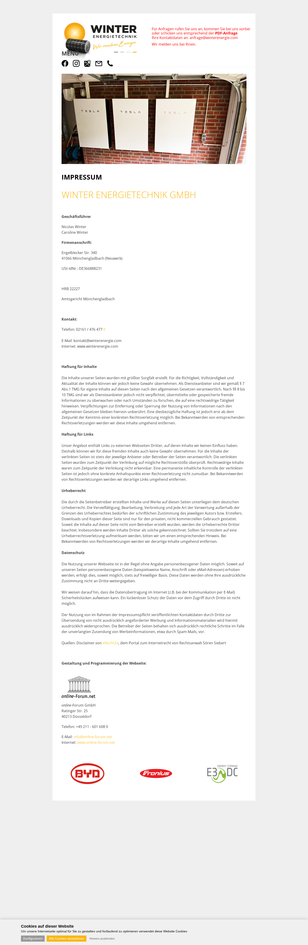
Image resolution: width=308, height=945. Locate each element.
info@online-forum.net (93, 736)
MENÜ (70, 53)
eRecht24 (110, 642)
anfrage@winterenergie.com (214, 37)
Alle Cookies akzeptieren (66, 938)
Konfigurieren (32, 938)
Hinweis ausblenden (102, 938)
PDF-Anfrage (226, 33)
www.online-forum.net (96, 742)
